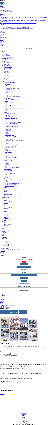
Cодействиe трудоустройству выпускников (10, 173)
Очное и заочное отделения (8, 170)
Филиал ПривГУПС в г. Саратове (8, 160)
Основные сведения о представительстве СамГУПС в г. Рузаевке (12, 179)
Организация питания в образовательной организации (6, 11)
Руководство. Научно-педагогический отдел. (9, 192)
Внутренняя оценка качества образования (10, 103)
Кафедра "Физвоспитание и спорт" (4, 36)
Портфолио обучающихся (44, 17)
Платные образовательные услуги (4, 8)
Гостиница (4, 246)
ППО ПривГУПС (24, 280)
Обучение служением (2, 39)
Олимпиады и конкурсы (3, 22)
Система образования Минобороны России (10, 91)
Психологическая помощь (8, 159)
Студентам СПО (3, 250)
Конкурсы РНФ (38, 29)
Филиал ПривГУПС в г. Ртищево (8, 141)
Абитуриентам (2, 14)
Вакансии (6, 109)
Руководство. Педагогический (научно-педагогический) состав (12, 96)
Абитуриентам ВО (7, 164)
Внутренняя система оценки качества (9, 129)
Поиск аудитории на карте (22, 17)
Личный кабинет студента (32, 17)
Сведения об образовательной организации (10, 82)
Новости (4, 198)
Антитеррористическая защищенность (4, 13)
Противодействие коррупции (3, 12)
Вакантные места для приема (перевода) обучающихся (9, 56)
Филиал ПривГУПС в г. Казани (37, 20)
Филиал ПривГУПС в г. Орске (7, 187)
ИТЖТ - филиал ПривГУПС (31, 20)
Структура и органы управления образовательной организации (12, 144)
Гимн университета (6, 78)
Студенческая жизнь (7, 84)
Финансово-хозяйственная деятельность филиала (10, 120)
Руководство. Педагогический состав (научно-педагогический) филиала (13, 117)
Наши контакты (6, 63)
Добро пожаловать (3, 247)
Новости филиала (7, 115)
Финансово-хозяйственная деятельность (9, 135)
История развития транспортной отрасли (24, 283)
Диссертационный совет (5, 221)
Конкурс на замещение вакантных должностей (6, 253)
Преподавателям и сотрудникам (3, 18)
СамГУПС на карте (5, 237)
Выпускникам (4, 80)
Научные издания (14, 27)
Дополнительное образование (3, 15)
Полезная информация (8, 76)
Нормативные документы (8, 32)
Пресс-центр (1, 45)
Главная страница (7, 142)
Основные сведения (2, 4)
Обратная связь (7, 168)
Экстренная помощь (7, 75)
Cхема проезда (2, 394)
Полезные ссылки (2, 34)
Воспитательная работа (8, 83)
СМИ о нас (24, 272)
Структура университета (4, 295)
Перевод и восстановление (39, 17)
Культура (1, 35)
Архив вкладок (7, 177)
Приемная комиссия (2, 41)
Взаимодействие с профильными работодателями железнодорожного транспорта (14, 140)
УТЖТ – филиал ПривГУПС (10, 20)
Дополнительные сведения (8, 86)
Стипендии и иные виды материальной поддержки (11, 184)
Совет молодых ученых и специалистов (5, 33)
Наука (1, 25)
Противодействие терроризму (24, 412)
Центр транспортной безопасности (27, 16)
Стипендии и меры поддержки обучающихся (5, 10)
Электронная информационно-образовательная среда (11, 157)
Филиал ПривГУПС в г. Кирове (7, 169)
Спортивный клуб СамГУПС (23, 36)
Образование (1, 6)
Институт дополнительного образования (4, 16)
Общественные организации (3, 37)
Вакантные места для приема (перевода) (9, 186)
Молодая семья (2, 38)
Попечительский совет (6, 245)
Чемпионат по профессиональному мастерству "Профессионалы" (12, 171)
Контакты (28, 27)
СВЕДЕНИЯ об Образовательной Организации (10, 162)
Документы (1, 5)
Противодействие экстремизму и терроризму (24, 286)
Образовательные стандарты (8, 182)
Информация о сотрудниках (8, 239)
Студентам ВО (7, 163)
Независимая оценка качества (8, 110)
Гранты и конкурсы (19, 27)
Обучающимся (7, 106)
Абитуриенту (6, 101)
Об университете (2, 44)
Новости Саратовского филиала (9, 161)
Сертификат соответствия (24, 290)
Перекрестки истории (7, 242)
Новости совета (6, 225)
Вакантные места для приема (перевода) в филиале (11, 148)
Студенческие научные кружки (3, 27)
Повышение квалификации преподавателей (9, 244)
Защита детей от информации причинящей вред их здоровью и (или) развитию (14, 122)
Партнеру (1, 30)
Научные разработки (2, 28)
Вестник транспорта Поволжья (8, 201)
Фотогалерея (6, 241)
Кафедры (1, 42)
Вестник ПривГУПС (7, 213)
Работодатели (5, 79)
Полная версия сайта (2, 1)
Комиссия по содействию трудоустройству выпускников (11, 126)
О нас (6, 74)
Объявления (6, 85)
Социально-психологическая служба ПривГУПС (9, 73)
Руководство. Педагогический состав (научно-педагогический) (12, 183)
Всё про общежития (27, 17)
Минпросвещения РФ (24, 414)
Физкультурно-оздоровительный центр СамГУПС (13, 36)
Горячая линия (24, 261)
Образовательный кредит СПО (8, 158)
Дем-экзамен (6, 165)
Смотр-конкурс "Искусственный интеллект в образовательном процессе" (28, 23)
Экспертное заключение (21, 29)
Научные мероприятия (9, 27)
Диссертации (23, 32)
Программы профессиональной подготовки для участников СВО (12, 88)
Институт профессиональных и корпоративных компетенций (16, 16)
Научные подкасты (23, 27)
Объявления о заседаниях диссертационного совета (16, 32)
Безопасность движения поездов (7, 243)
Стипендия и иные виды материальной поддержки (11, 118)
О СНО (26, 27)
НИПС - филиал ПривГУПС (17, 20)
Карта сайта (24, 420)
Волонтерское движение (8, 175)
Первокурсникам (17, 17)
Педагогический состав (3, 7)
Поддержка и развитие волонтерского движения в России (11, 123)
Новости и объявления (8, 105)
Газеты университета (7, 176)
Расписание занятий (7, 114)
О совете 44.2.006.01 (2, 32)
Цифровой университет (12, 17)
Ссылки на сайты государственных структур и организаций (12, 167)
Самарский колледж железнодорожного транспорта (6, 21)
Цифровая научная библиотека (3, 24)
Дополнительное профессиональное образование (10, 107)
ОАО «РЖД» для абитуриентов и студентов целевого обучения (24, 259)
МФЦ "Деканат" (5, 196)
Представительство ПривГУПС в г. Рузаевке (9, 178)
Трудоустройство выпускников (8, 89)
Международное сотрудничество (9, 100)
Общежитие (6, 154)
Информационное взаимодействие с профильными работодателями (13, 127)
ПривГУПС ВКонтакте (6, 64)
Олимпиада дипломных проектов (4, 23)
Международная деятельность (5, 227)
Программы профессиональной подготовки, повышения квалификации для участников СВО (15, 108)
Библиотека (6, 153)
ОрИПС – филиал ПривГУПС (3, 20)
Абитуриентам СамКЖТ (7, 188)
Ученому (4, 210)
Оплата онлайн (24, 419)
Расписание (8, 17)
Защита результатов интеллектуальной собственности (25, 28)
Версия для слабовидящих (3, 46)
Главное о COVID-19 (7, 128)
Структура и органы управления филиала (10, 94)
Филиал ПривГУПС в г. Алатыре (24, 20)
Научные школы (2, 31)
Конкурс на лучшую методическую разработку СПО (14, 23)
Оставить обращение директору (7, 193)
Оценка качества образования (6, 197)
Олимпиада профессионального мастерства (10, 151)
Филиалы (1, 19)
